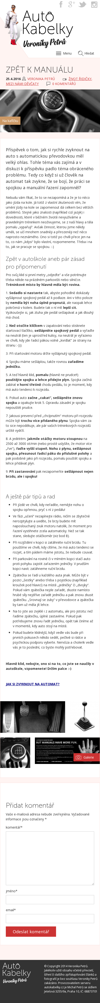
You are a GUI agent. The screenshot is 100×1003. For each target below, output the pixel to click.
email (11, 910)
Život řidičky (80, 79)
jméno (11, 891)
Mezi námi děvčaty (22, 83)
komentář (14, 827)
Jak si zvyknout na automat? (33, 684)
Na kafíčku (10, 120)
